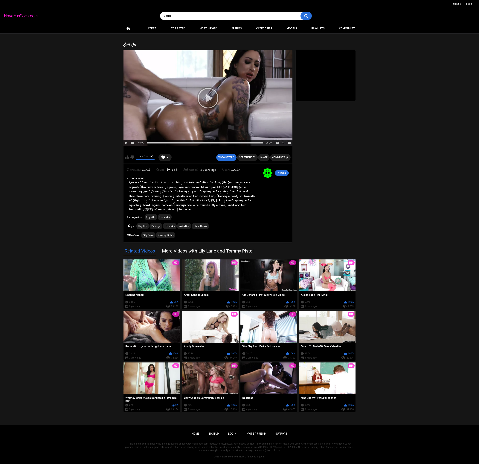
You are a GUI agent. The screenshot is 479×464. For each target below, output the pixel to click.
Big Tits (151, 217)
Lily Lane (148, 235)
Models (292, 28)
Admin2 (282, 173)
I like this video (127, 157)
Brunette (165, 217)
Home (128, 28)
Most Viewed (208, 28)
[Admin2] (267, 173)
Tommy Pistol (166, 235)
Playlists (318, 28)
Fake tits (184, 226)
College (155, 226)
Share (264, 157)
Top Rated (178, 28)
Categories (264, 28)
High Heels (200, 226)
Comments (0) (280, 157)
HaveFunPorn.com (229, 456)
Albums (236, 28)
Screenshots (247, 157)
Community (347, 28)
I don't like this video (132, 157)
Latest (151, 28)
